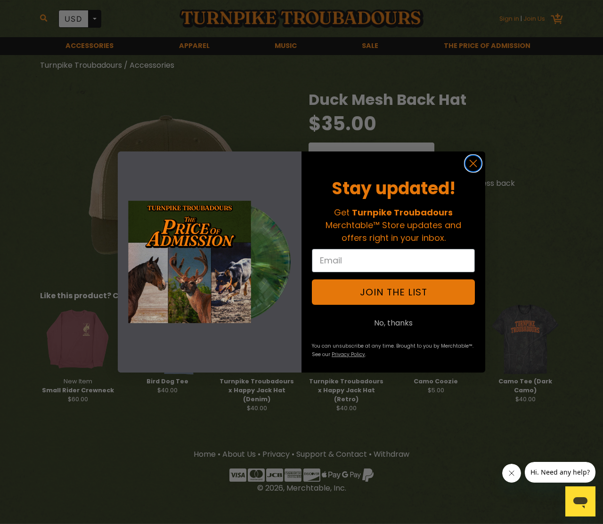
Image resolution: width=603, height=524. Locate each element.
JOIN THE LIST (393, 292)
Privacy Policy (348, 354)
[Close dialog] (473, 163)
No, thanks (393, 323)
